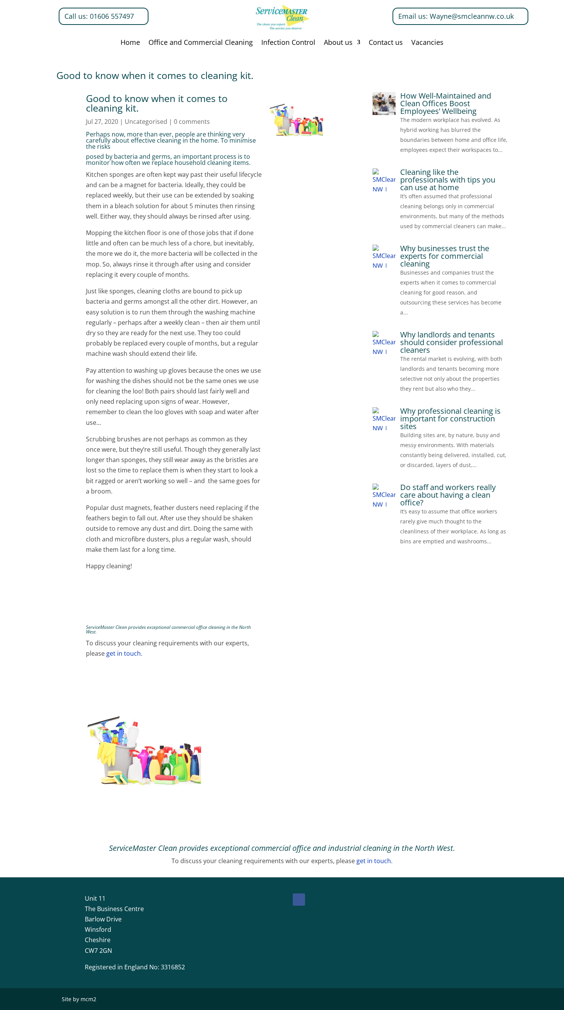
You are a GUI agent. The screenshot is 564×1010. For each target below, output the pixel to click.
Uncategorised (146, 121)
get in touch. (123, 653)
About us (338, 43)
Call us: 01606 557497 (99, 16)
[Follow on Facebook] (299, 899)
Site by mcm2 (79, 999)
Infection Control (288, 43)
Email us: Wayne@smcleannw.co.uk (456, 16)
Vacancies (427, 43)
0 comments (192, 121)
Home (130, 43)
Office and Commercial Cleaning (200, 43)
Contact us (386, 43)
